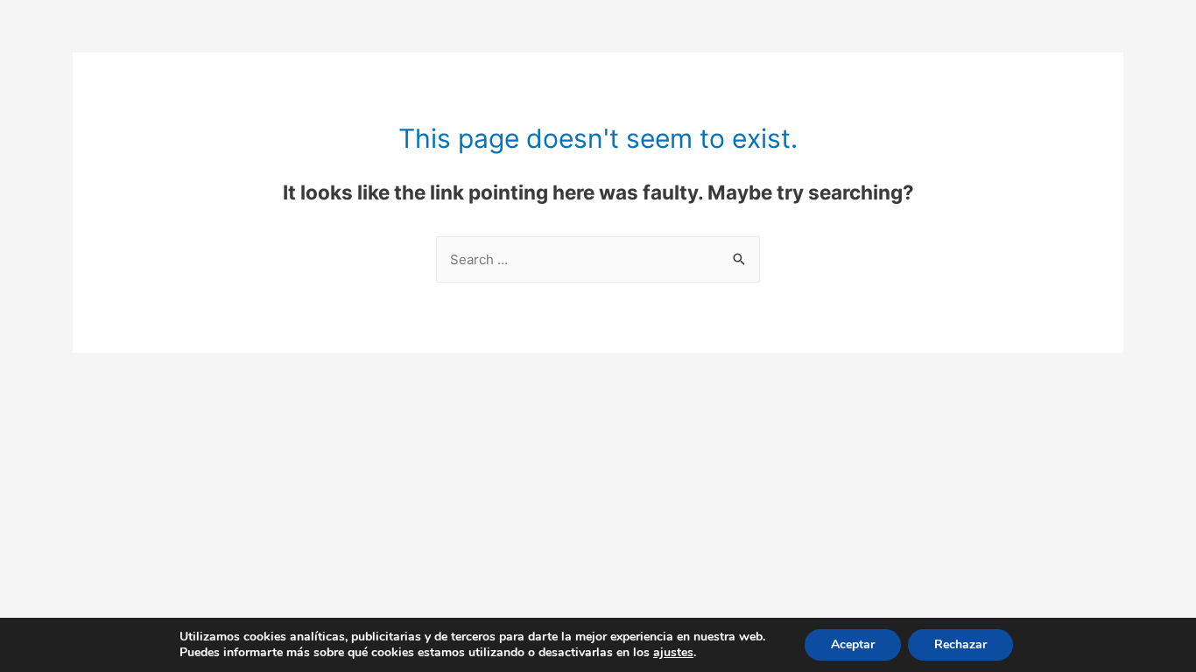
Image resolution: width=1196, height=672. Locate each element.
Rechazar (960, 644)
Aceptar (853, 644)
